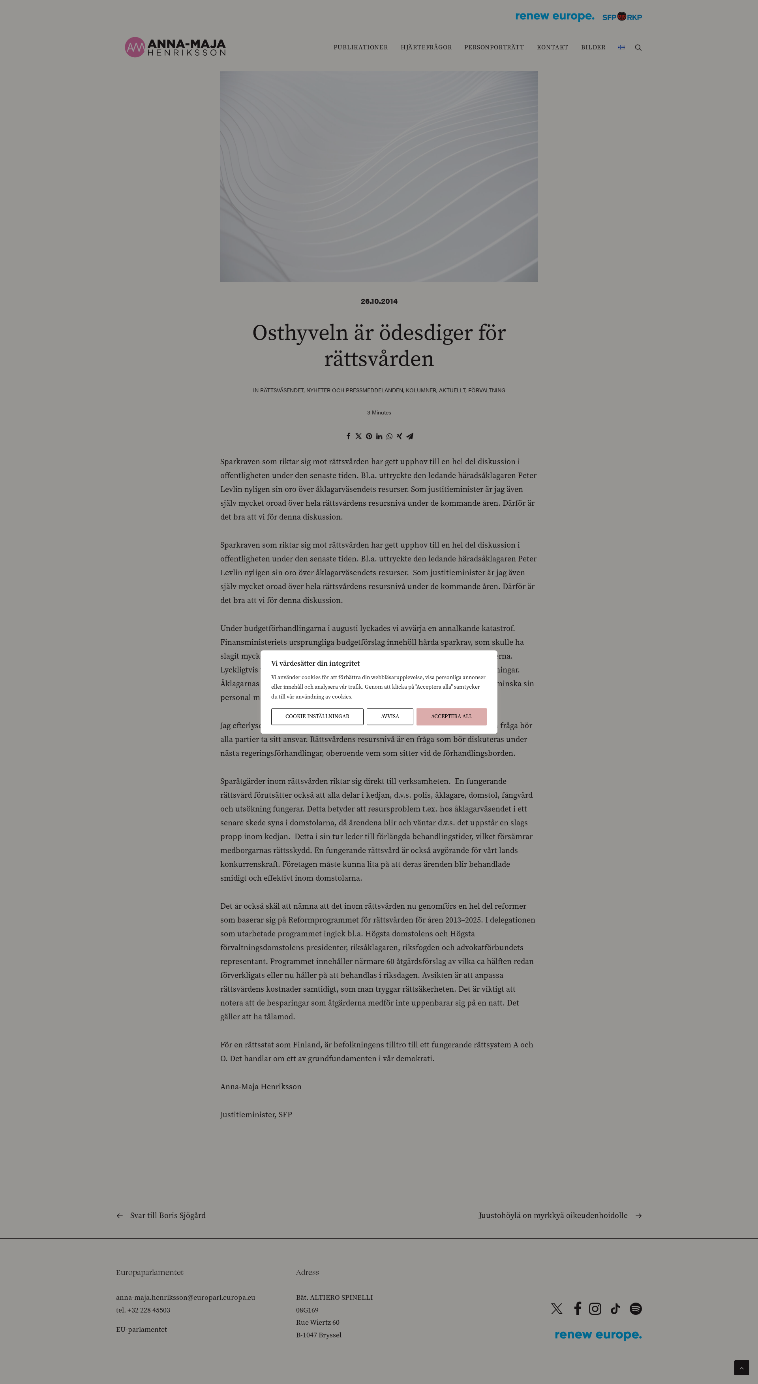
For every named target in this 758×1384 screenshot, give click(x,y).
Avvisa (390, 716)
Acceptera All (451, 716)
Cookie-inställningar (317, 716)
